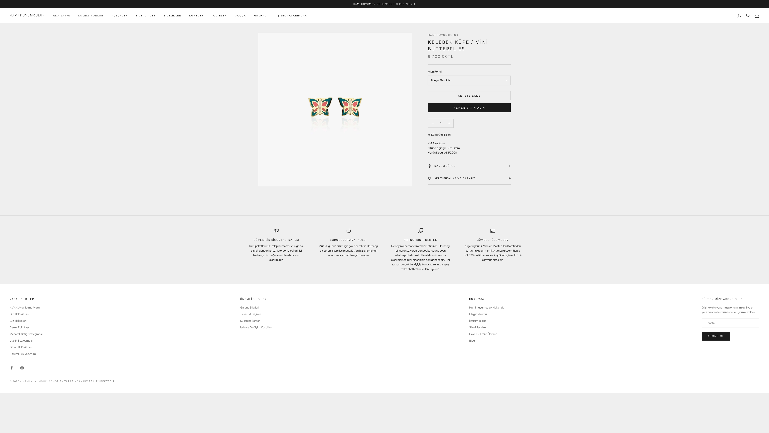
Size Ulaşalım (477, 327)
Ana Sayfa (61, 15)
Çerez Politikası (19, 327)
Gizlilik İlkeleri (18, 321)
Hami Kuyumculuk (443, 34)
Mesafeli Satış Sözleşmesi (26, 334)
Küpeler (196, 15)
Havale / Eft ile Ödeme (483, 334)
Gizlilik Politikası (19, 314)
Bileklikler (146, 15)
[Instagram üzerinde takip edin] (22, 368)
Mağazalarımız (478, 314)
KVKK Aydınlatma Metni (25, 307)
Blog (472, 340)
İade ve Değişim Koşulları (256, 327)
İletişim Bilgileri (478, 321)
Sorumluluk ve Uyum (23, 354)
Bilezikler (172, 15)
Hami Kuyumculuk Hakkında (486, 307)
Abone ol (716, 336)
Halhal (260, 15)
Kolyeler (219, 15)
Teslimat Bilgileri (250, 314)
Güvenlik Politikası (21, 347)
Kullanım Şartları (250, 321)
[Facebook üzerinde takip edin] (12, 368)
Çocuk (240, 15)
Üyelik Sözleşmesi (21, 340)
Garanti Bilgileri (249, 307)
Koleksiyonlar (90, 15)
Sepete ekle (469, 95)
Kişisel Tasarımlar (291, 15)
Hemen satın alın (469, 107)
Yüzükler (119, 15)
